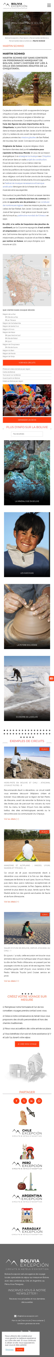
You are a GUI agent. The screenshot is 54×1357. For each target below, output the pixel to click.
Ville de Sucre (12, 347)
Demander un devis (27, 420)
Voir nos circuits (27, 363)
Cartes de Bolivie (9, 372)
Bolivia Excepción (11, 38)
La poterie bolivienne (27, 645)
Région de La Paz (9, 314)
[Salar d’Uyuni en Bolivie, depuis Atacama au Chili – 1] (27, 928)
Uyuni (9, 341)
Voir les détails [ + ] (11, 819)
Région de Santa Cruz (11, 326)
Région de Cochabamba (12, 323)
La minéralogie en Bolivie (27, 501)
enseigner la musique (28, 156)
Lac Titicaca (11, 320)
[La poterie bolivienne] (27, 616)
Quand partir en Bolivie (11, 378)
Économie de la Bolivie (27, 717)
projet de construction (37, 160)
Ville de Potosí (12, 338)
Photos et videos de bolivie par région (16, 369)
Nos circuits (26, 1320)
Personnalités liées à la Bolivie (20, 41)
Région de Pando (9, 353)
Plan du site (16, 1320)
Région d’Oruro (8, 329)
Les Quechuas (27, 573)
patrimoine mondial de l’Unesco (32, 215)
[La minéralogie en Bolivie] (27, 472)
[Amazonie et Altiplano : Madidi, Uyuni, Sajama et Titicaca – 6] (27, 845)
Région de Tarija (9, 356)
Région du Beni (8, 350)
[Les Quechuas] (27, 544)
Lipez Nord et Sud (13, 335)
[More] (48, 4)
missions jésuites (28, 137)
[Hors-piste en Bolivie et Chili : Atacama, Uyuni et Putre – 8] (27, 763)
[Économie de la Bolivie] (27, 688)
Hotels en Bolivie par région (13, 381)
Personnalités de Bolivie (27, 23)
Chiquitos (46, 156)
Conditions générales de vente (28, 1323)
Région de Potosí (9, 332)
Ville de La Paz (12, 317)
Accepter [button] (20, 1349)
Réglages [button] (9, 1349)
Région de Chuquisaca (11, 344)
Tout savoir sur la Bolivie (12, 375)
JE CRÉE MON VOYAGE (27, 1044)
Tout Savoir (24, 38)
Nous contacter (38, 1320)
